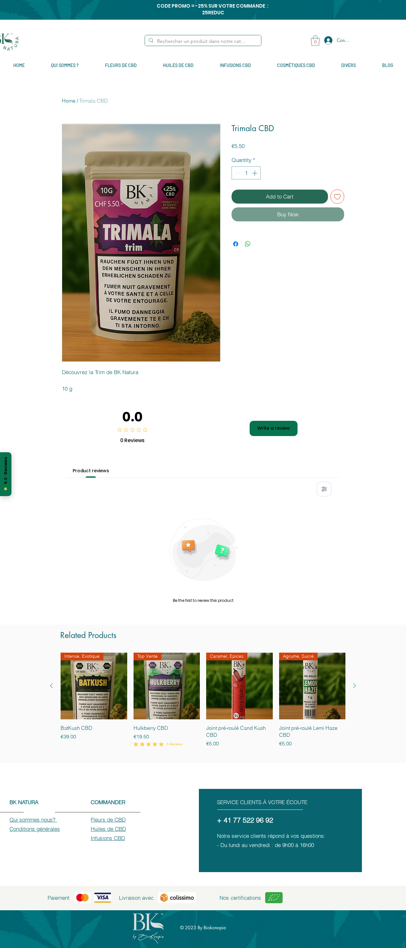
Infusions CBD (108, 838)
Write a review (273, 428)
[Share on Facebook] (235, 244)
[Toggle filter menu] (324, 489)
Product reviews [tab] (91, 470)
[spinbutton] (246, 173)
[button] (315, 40)
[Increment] (255, 173)
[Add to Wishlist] (337, 197)
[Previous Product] (51, 685)
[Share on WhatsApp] (248, 244)
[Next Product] (354, 685)
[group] (203, 704)
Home (68, 100)
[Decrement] (237, 173)
